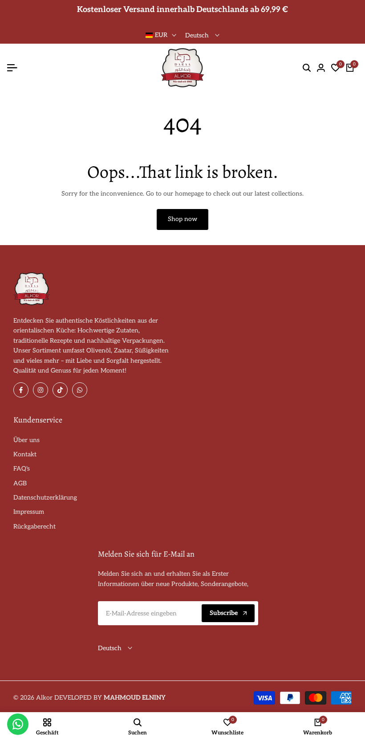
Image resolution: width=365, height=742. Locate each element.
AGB (20, 483)
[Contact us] (17, 724)
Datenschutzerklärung (45, 497)
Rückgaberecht (34, 526)
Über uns (26, 440)
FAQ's (21, 468)
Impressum (28, 512)
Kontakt (24, 454)
